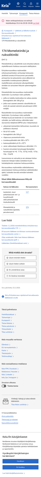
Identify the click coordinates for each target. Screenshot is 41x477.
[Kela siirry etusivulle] (6, 5)
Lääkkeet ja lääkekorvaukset (25, 31)
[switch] (4, 386)
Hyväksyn (20, 461)
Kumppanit (8, 31)
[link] (5, 13)
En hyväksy (20, 467)
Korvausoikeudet (8, 33)
